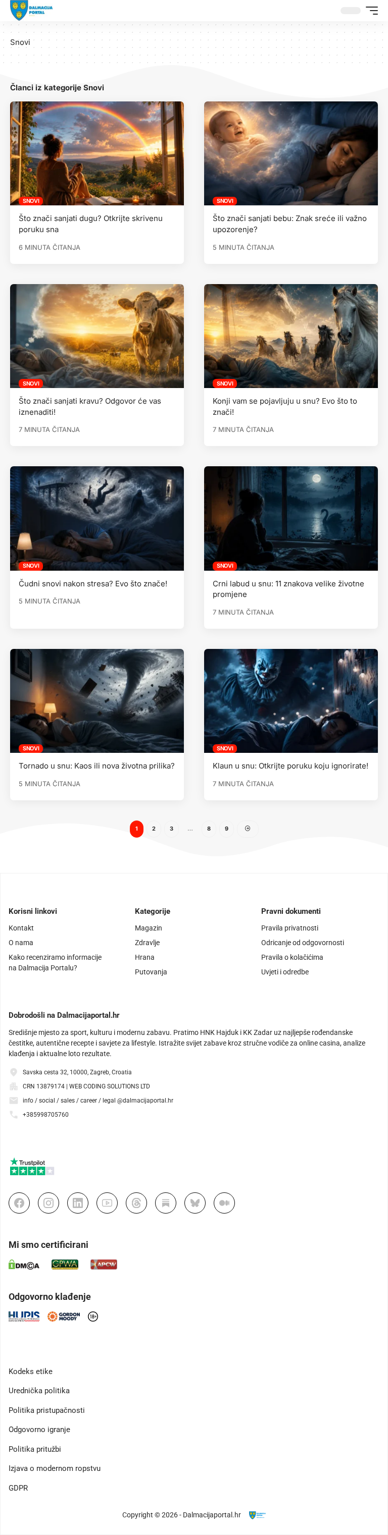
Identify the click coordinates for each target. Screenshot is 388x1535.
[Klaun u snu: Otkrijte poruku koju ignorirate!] (291, 701)
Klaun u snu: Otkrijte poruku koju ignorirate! (290, 766)
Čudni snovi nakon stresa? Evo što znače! (93, 583)
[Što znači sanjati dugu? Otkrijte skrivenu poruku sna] (97, 153)
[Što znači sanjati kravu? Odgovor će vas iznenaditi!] (97, 336)
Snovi (31, 200)
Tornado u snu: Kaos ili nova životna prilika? (97, 766)
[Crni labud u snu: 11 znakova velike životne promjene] (291, 518)
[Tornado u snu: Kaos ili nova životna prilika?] (97, 701)
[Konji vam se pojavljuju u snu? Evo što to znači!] (291, 336)
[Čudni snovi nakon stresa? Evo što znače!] (97, 518)
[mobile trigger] (369, 11)
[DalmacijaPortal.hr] (31, 10)
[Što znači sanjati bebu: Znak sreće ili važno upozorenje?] (291, 153)
